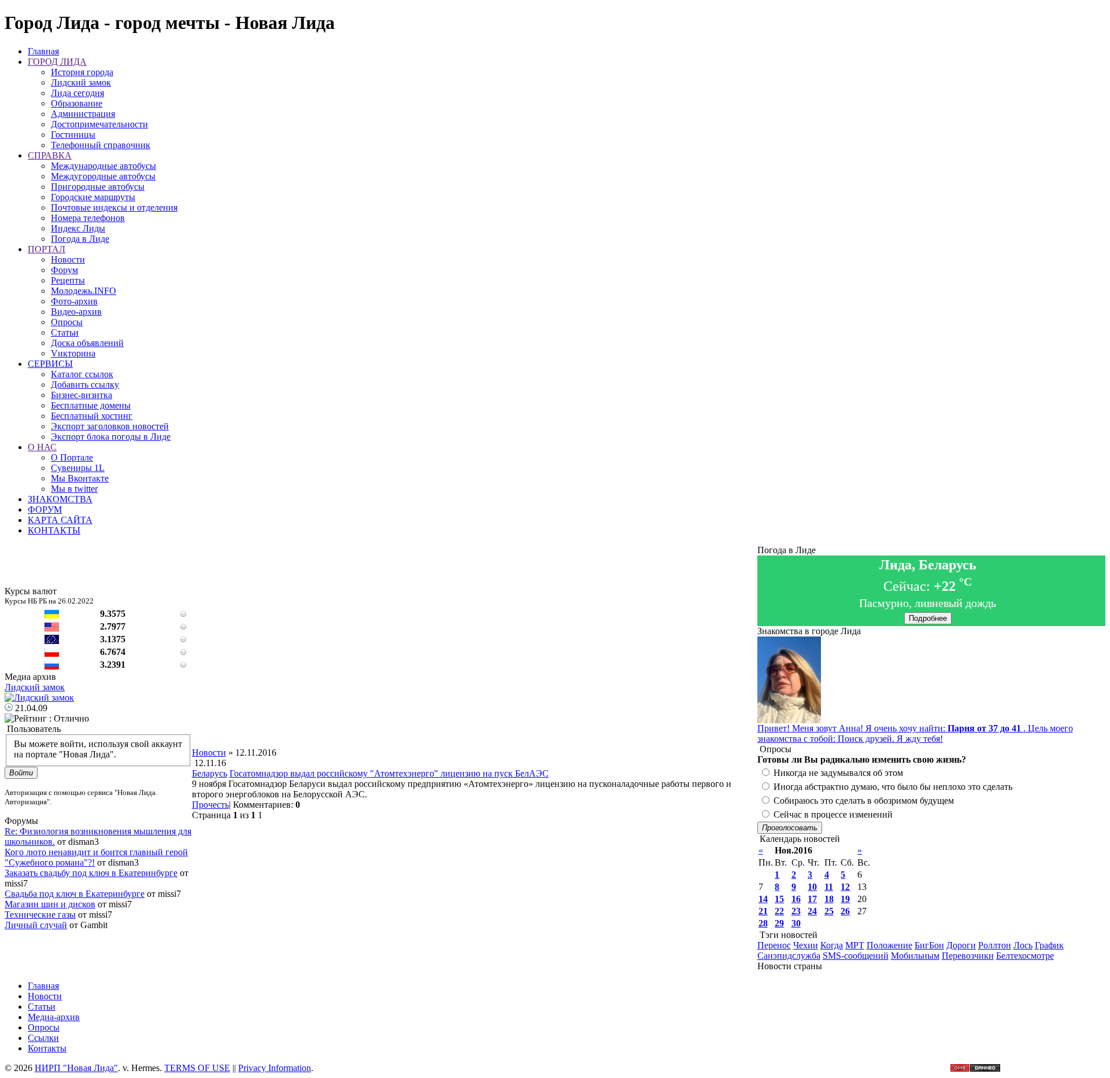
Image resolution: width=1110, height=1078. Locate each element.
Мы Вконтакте (80, 478)
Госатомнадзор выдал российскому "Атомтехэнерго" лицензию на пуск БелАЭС (389, 773)
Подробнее (928, 618)
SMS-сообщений (856, 956)
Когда (831, 945)
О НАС (42, 447)
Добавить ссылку (85, 384)
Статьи (65, 332)
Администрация (83, 114)
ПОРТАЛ (46, 249)
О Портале (72, 457)
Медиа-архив (54, 1017)
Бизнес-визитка (81, 395)
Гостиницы (73, 134)
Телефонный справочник (100, 145)
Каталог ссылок (82, 374)
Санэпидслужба (788, 956)
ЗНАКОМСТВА (60, 499)
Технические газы (40, 914)
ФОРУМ (45, 509)
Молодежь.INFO (83, 291)
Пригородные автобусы (98, 187)
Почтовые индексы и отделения (114, 207)
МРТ (854, 945)
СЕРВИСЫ (50, 364)
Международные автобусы (103, 166)
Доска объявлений (87, 343)
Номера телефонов (88, 218)
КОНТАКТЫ (54, 530)
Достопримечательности (99, 124)
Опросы (67, 322)
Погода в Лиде (80, 239)
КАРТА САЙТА (60, 520)
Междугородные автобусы (103, 176)
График (1049, 945)
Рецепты (68, 280)
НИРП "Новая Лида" (76, 1068)
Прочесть (210, 805)
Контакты (47, 1048)
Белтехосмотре (1025, 956)
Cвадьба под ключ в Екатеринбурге (75, 894)
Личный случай (36, 925)
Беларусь (209, 773)
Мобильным (915, 956)
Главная (43, 51)
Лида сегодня (77, 93)
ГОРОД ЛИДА (57, 62)
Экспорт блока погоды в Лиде (111, 436)
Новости (68, 259)
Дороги (961, 945)
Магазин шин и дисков (50, 904)
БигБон (929, 945)
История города (82, 72)
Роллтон (994, 945)
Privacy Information (274, 1068)
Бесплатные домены (91, 405)
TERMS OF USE (197, 1068)
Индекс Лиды (78, 228)
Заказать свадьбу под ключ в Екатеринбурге (91, 873)
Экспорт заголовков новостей (110, 426)
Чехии (805, 945)
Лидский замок (81, 82)
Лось (1023, 945)
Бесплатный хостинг (91, 416)
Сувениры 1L (78, 468)
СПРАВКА (50, 155)
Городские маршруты (93, 197)
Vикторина (73, 353)
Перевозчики (968, 956)
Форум (64, 270)
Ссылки (43, 1038)
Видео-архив (76, 312)
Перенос (774, 945)
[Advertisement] (474, 722)
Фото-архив (74, 301)
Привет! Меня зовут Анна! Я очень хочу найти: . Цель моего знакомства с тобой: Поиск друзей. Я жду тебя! (915, 733)
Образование (76, 103)
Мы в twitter (74, 489)
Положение (889, 945)
